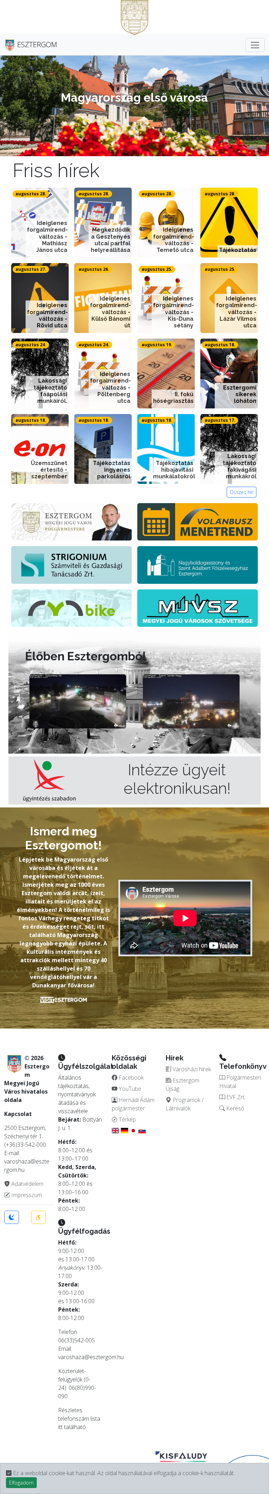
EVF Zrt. (235, 1097)
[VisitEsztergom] (63, 999)
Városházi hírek (191, 1069)
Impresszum (26, 1195)
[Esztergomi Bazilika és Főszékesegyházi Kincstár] (197, 564)
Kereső (234, 1108)
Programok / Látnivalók (185, 1104)
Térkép (126, 1119)
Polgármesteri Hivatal (240, 1082)
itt (60, 1427)
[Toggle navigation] (255, 45)
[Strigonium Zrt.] (71, 564)
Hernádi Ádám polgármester (133, 1104)
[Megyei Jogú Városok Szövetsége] (197, 607)
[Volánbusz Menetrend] (197, 521)
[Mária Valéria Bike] (71, 607)
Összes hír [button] (241, 492)
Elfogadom (21, 1482)
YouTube (129, 1089)
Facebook (130, 1077)
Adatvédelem (26, 1184)
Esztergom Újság (182, 1084)
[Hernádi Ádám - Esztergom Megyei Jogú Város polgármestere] (71, 521)
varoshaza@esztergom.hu (91, 1357)
